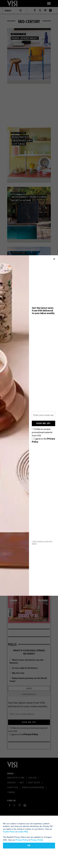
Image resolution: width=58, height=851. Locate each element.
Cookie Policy (9, 832)
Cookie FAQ (22, 832)
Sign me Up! (43, 423)
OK (29, 845)
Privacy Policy (22, 840)
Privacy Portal (37, 840)
